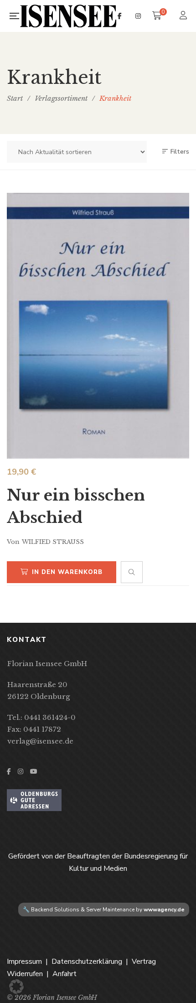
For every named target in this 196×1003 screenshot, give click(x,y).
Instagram (138, 16)
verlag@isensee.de (40, 741)
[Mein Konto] (184, 16)
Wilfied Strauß (53, 542)
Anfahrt (64, 974)
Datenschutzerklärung (87, 961)
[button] (16, 986)
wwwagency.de (164, 909)
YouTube (33, 771)
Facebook (120, 16)
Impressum (24, 961)
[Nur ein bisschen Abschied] (98, 326)
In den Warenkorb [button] (67, 572)
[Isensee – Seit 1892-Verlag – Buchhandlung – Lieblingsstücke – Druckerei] (68, 16)
